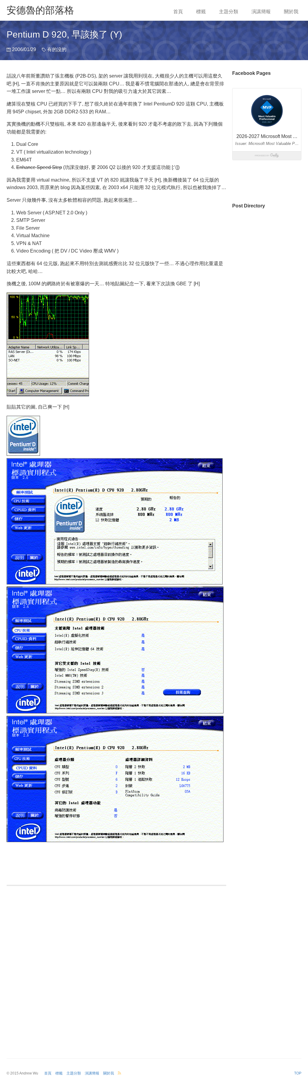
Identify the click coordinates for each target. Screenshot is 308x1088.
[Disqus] (116, 968)
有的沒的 (56, 49)
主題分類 (228, 11)
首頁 (178, 11)
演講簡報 (261, 11)
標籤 (201, 11)
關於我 (291, 11)
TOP (297, 1073)
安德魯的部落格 (40, 10)
